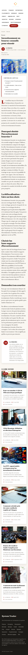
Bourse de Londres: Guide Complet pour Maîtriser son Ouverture (12, 548)
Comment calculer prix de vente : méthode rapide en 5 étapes (11, 508)
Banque (21, 13)
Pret (18, 16)
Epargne (18, 19)
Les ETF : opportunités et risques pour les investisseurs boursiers (11, 468)
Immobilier (11, 16)
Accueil (4, 10)
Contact (14, 25)
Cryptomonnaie (16, 22)
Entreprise (19, 10)
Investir (4, 19)
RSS (19, 634)
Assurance (5, 22)
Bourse (11, 19)
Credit (4, 16)
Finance (11, 10)
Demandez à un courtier (11, 94)
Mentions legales (12, 634)
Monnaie (14, 13)
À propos (5, 25)
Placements (6, 13)
